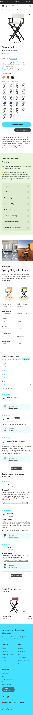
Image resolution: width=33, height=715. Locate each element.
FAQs (19, 654)
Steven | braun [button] (13, 430)
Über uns (5, 657)
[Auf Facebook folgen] (3, 697)
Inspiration (5, 651)
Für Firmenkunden (7, 654)
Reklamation (22, 664)
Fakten (4, 661)
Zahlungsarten (22, 657)
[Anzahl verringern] (4, 130)
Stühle (4, 648)
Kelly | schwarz (22, 304)
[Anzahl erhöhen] (11, 130)
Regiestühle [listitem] (11, 10)
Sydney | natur (6, 304)
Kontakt (20, 648)
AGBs (3, 676)
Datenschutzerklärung (8, 680)
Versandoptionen (23, 661)
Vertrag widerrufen (7, 689)
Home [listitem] (3, 10)
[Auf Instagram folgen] (8, 697)
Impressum (5, 673)
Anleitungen (22, 651)
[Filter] (4, 388)
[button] (6, 69)
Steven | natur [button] (13, 408)
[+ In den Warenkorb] (23, 611)
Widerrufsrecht (6, 684)
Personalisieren (16, 125)
